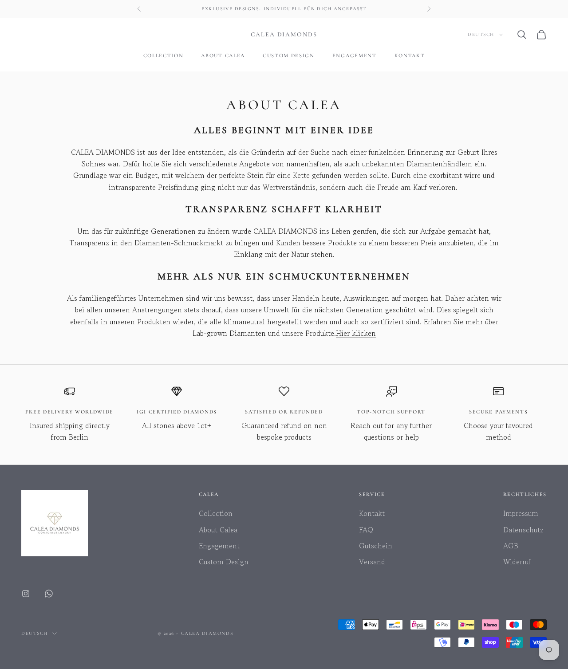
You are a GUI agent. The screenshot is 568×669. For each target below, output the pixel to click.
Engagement (354, 55)
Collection (163, 55)
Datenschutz (523, 529)
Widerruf (517, 561)
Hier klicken (356, 333)
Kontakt (409, 55)
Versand (372, 561)
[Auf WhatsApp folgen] (48, 593)
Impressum (520, 513)
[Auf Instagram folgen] (25, 593)
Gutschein (375, 545)
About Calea (223, 55)
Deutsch (481, 34)
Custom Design (289, 55)
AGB (510, 545)
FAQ (366, 529)
